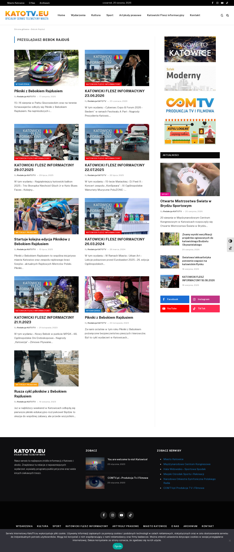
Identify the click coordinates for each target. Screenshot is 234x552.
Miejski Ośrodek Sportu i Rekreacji (183, 474)
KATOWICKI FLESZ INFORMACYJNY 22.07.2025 (115, 167)
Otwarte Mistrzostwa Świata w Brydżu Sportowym (185, 203)
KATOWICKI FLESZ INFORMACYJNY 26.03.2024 (115, 241)
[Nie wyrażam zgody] (229, 540)
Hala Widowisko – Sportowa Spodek (184, 469)
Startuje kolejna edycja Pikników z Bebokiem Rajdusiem (42, 241)
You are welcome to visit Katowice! (127, 459)
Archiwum (45, 3)
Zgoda (117, 546)
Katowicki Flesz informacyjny (165, 15)
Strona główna (21, 29)
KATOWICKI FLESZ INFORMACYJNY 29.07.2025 (44, 167)
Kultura (96, 15)
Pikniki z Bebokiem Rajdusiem (38, 91)
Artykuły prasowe (130, 15)
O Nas (32, 3)
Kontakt (195, 15)
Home (61, 15)
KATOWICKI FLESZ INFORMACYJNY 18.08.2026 (198, 279)
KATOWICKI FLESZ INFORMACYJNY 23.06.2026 (115, 93)
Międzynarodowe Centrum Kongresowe (187, 464)
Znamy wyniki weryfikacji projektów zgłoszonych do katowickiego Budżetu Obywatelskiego (197, 239)
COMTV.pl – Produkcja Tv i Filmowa (128, 478)
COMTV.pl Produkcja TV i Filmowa (183, 487)
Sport (109, 15)
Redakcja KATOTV (26, 96)
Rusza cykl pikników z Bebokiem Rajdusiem (40, 393)
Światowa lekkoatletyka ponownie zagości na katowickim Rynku (196, 261)
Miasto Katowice (15, 3)
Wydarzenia (78, 15)
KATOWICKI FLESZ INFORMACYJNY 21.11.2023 (44, 319)
